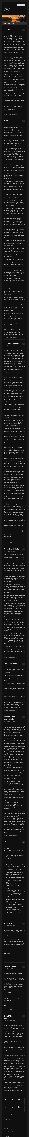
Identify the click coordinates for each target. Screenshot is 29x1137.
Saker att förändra (10, 664)
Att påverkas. (9, 29)
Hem (5, 23)
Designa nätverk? (10, 966)
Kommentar (14, 114)
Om (9, 23)
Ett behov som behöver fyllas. (9, 717)
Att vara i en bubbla (11, 343)
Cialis (11, 780)
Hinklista (7, 120)
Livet (10, 114)
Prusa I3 (7, 842)
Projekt (13, 23)
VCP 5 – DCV (8, 923)
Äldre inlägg (7, 1119)
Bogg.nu (7, 8)
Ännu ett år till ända (11, 549)
